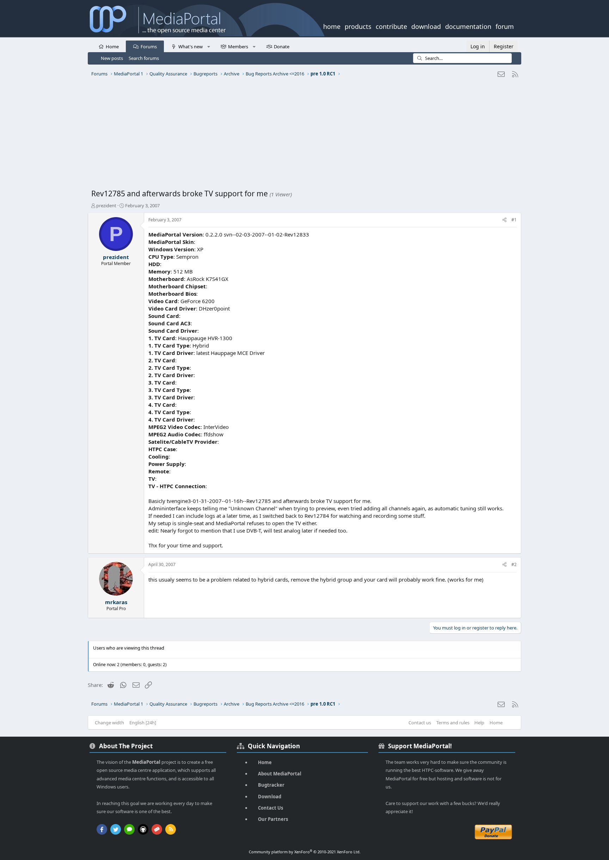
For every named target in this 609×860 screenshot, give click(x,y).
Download (269, 796)
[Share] (504, 220)
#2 (514, 564)
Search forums (144, 58)
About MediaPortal (279, 773)
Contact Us (270, 808)
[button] (208, 46)
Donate (281, 46)
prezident (106, 205)
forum (505, 25)
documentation (468, 25)
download (426, 25)
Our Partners (273, 819)
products (358, 25)
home (331, 25)
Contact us (419, 722)
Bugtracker (271, 785)
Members (238, 46)
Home (112, 46)
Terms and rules (452, 722)
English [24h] (142, 722)
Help (479, 722)
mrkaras (116, 602)
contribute (391, 25)
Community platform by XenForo (305, 851)
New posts (112, 58)
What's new (190, 46)
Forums (149, 46)
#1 (514, 220)
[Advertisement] (302, 135)
